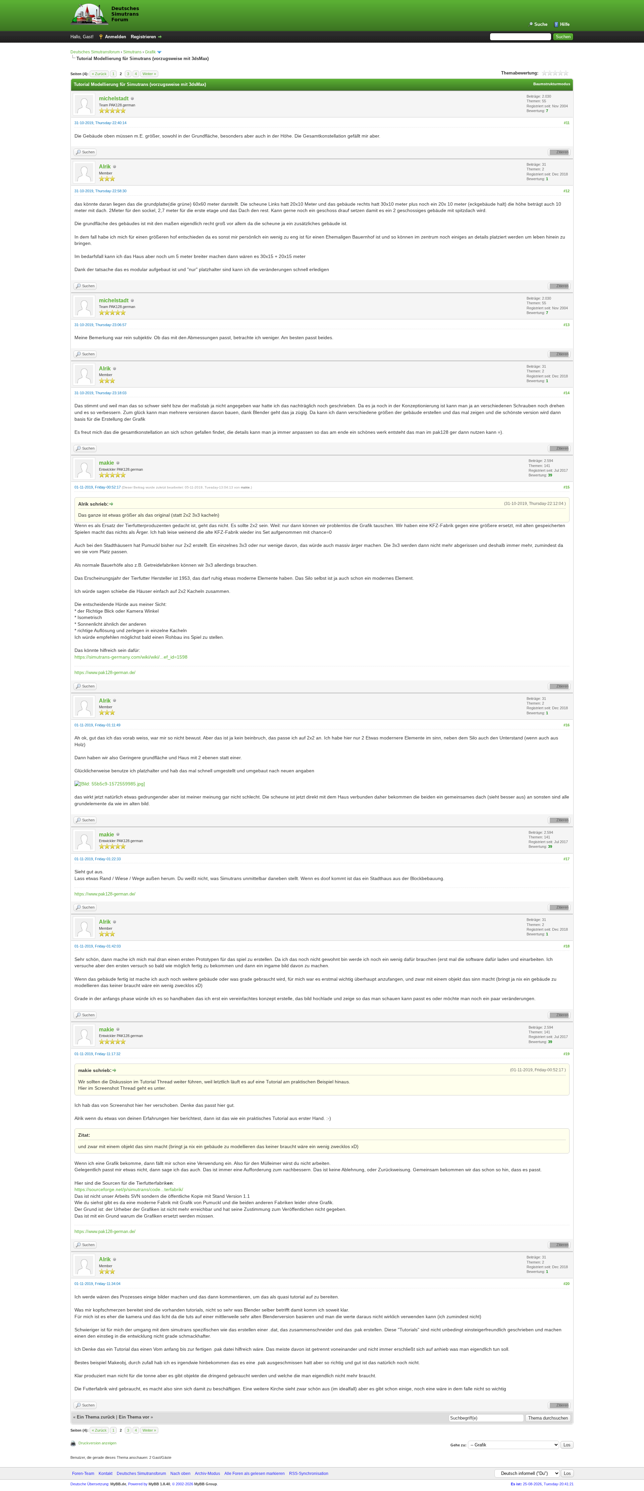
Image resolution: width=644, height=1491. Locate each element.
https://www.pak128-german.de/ (105, 672)
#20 (567, 1284)
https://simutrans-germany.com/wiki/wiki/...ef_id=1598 (130, 657)
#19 (567, 1054)
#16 (567, 725)
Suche (540, 24)
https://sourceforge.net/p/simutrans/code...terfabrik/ (128, 1189)
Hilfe (565, 24)
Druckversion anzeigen (97, 1443)
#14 (567, 393)
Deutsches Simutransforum (95, 52)
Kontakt (105, 1473)
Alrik (105, 166)
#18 (567, 946)
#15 (567, 487)
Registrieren (143, 36)
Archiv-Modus (207, 1473)
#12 (567, 191)
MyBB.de (118, 1484)
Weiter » (149, 74)
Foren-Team (83, 1473)
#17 (567, 859)
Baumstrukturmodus (551, 84)
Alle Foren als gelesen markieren (254, 1473)
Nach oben (180, 1473)
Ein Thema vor (134, 1417)
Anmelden (115, 36)
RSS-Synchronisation (308, 1473)
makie (106, 463)
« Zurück (99, 74)
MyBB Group (205, 1484)
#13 (567, 325)
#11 (567, 123)
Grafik (150, 52)
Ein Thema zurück (96, 1417)
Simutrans (132, 52)
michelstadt (113, 98)
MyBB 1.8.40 (159, 1484)
